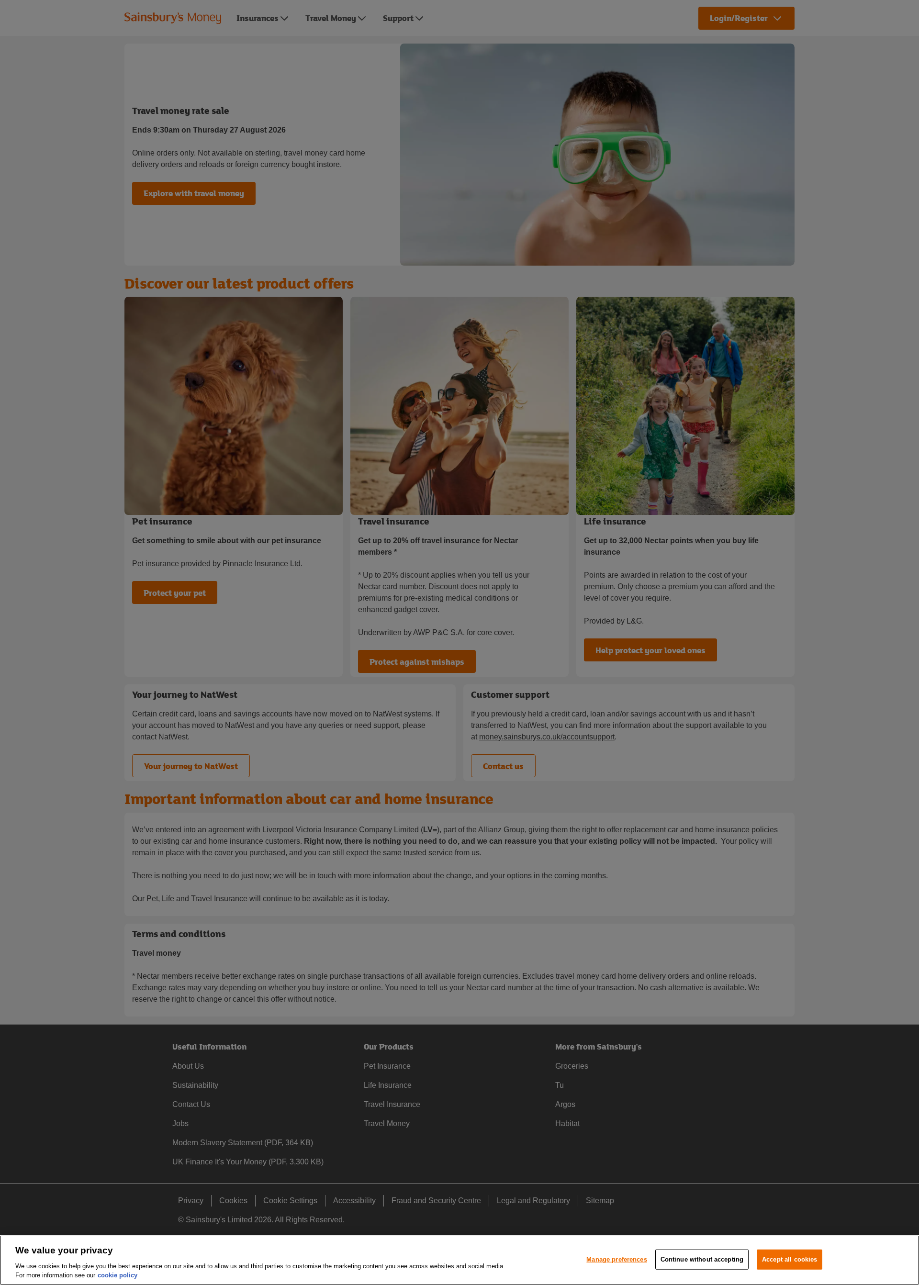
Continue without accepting (702, 1259)
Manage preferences (616, 1259)
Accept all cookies (789, 1259)
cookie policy (117, 1275)
